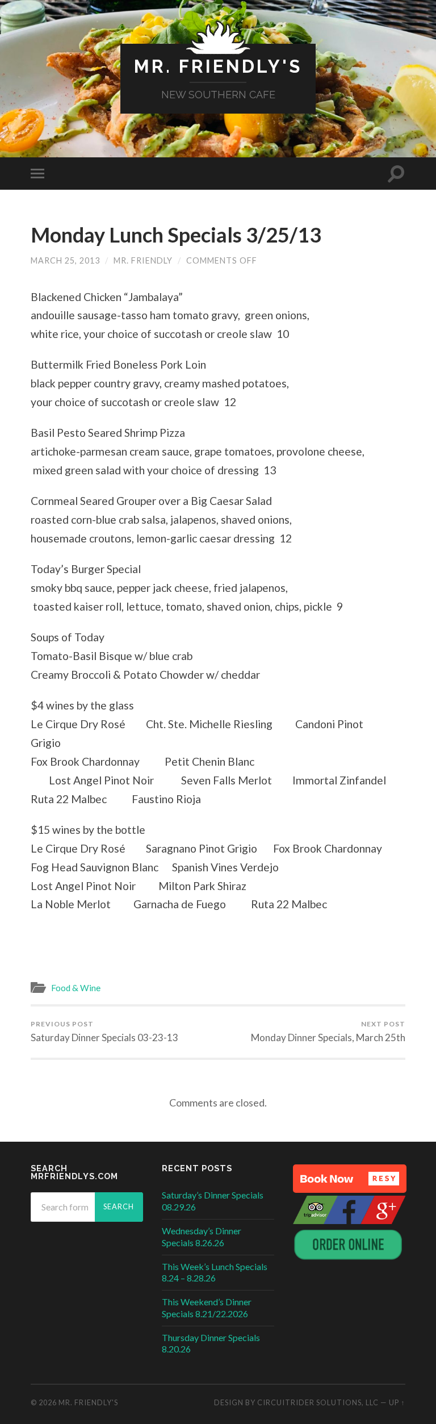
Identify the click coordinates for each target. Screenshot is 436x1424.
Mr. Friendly (143, 260)
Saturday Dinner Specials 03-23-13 (104, 1031)
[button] (349, 1178)
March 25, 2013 (65, 260)
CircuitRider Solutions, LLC (318, 1402)
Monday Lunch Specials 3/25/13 (176, 234)
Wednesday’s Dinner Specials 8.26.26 (201, 1236)
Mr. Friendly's (218, 66)
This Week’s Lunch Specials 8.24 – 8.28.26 (214, 1272)
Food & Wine (75, 988)
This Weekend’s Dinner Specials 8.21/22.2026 (206, 1307)
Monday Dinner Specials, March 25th (328, 1031)
